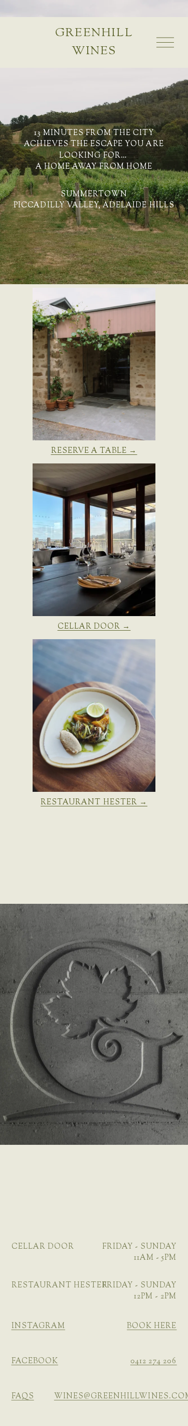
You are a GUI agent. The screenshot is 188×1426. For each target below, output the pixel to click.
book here (151, 1326)
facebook (35, 1361)
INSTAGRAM (38, 1326)
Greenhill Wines (94, 42)
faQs (23, 1396)
